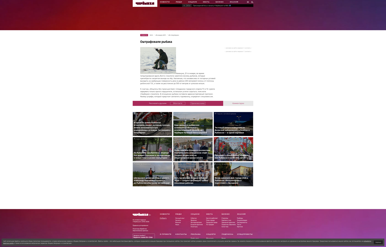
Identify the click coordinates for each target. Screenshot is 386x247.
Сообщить (163, 218)
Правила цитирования (140, 225)
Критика (240, 227)
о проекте (165, 234)
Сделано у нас (226, 220)
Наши (177, 224)
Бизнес (220, 2)
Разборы (240, 218)
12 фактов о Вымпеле (229, 224)
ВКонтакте (209, 238)
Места (206, 2)
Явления (194, 220)
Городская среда (211, 222)
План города (210, 220)
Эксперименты (148, 114)
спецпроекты (245, 234)
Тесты (239, 224)
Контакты (181, 234)
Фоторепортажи (229, 164)
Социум (192, 2)
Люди (179, 2)
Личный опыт (147, 164)
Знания (234, 2)
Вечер (224, 238)
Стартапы (225, 218)
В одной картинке (230, 114)
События (227, 139)
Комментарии (238, 103)
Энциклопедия (242, 220)
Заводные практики (190, 139)
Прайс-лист (195, 238)
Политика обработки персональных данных (140, 229)
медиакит (240, 48)
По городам (210, 224)
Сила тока (225, 227)
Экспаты (178, 220)
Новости (165, 2)
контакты (248, 48)
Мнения (185, 114)
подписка (227, 234)
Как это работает (212, 218)
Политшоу (194, 227)
